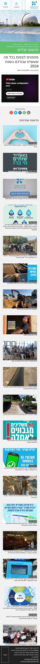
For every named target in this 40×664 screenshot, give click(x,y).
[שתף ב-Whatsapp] (24, 113)
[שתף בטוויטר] (16, 113)
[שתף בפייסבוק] (20, 113)
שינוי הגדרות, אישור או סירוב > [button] (29, 661)
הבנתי (5, 655)
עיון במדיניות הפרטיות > (31, 659)
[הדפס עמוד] (29, 113)
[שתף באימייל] (11, 113)
